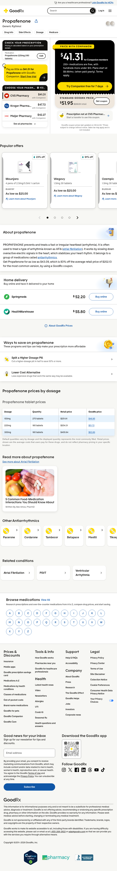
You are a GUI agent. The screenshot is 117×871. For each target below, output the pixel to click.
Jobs (68, 704)
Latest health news (44, 685)
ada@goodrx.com (77, 831)
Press (68, 682)
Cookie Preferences (100, 685)
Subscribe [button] (39, 787)
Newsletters (41, 695)
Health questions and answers (45, 725)
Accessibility (72, 663)
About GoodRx (72, 676)
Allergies (39, 701)
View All (45, 599)
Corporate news (73, 714)
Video (38, 690)
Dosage (40, 32)
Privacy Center (97, 663)
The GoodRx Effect (75, 693)
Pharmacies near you (45, 663)
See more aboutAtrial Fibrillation (20, 461)
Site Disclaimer (97, 674)
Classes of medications (15, 694)
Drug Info (8, 32)
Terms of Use (96, 668)
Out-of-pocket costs (13, 700)
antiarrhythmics (47, 257)
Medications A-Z (11, 680)
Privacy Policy (97, 657)
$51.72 (91, 425)
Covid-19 (39, 712)
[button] (71, 10)
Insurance (8, 661)
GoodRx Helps (72, 698)
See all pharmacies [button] (23, 123)
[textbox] (29, 753)
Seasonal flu (41, 717)
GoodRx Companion (13, 716)
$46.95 (92, 418)
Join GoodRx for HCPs (102, 2)
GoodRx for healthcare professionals (46, 670)
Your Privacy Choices (96, 700)
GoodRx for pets (11, 710)
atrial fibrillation (72, 249)
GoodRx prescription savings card (18, 674)
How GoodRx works (44, 657)
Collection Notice (98, 679)
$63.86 (92, 432)
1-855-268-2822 (58, 831)
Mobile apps (9, 666)
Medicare (53, 32)
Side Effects (25, 32)
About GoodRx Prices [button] (61, 325)
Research (70, 687)
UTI (36, 706)
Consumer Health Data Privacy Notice (101, 692)
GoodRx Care (10, 721)
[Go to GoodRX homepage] (14, 10)
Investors (70, 709)
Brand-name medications (16, 705)
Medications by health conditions (14, 688)
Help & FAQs (72, 657)
